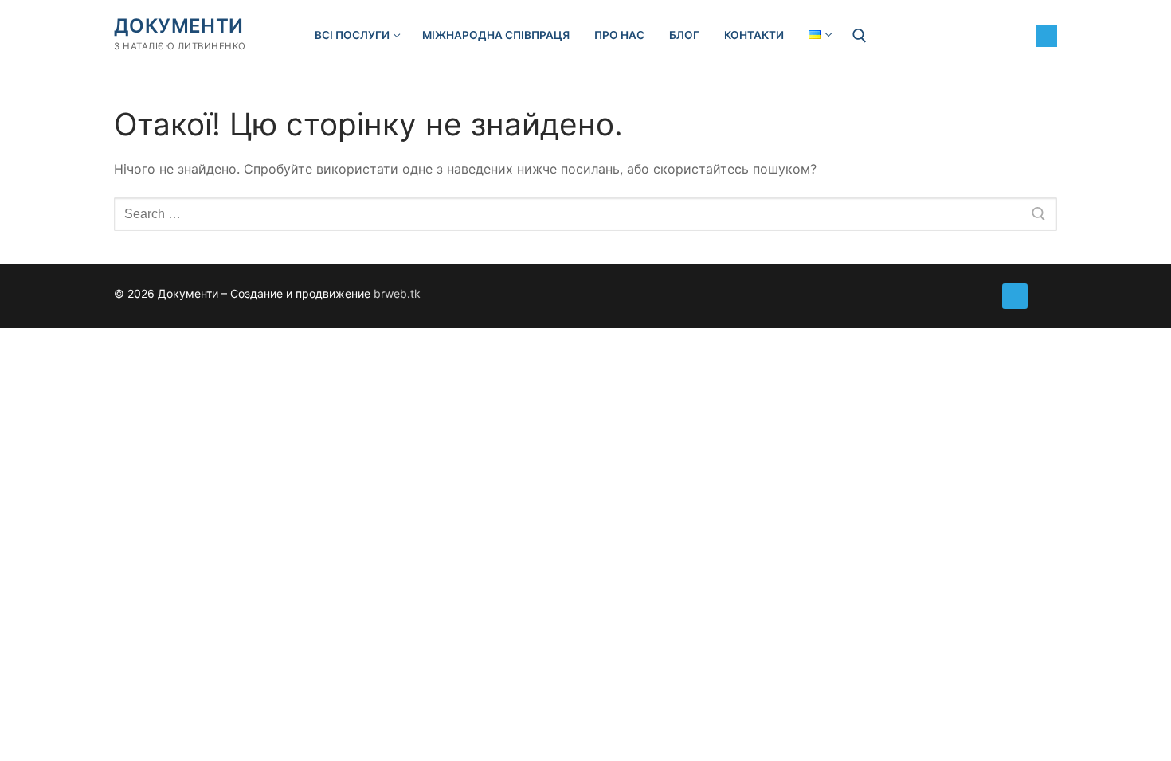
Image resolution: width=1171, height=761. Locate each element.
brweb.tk (397, 293)
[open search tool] (859, 36)
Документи (179, 25)
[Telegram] (1046, 36)
